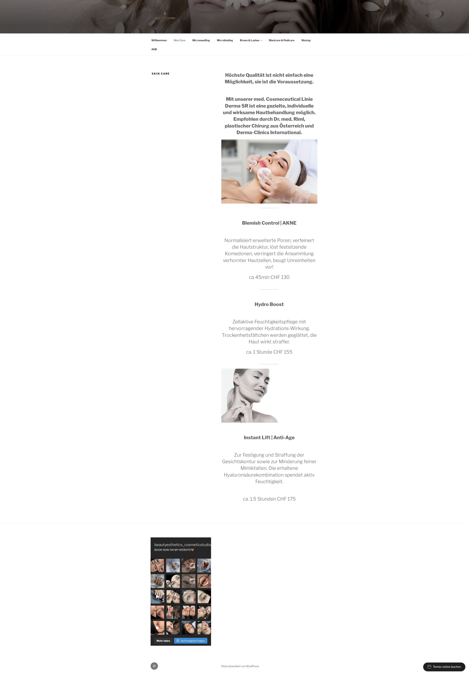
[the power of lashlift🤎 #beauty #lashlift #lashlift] (204, 612)
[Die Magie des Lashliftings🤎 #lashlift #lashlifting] (204, 597)
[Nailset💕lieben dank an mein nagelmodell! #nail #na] (204, 565)
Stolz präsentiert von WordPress (240, 666)
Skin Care (179, 40)
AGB (154, 49)
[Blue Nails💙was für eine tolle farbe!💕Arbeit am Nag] (173, 565)
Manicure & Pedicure (281, 40)
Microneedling (201, 40)
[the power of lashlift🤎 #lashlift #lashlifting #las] (157, 612)
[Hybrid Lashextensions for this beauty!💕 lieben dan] (188, 565)
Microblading (225, 40)
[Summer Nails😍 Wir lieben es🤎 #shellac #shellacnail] (173, 612)
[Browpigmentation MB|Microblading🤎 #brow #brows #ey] (157, 628)
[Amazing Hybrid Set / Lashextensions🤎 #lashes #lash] (204, 581)
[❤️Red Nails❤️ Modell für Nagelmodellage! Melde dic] (157, 597)
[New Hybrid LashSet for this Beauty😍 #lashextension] (173, 628)
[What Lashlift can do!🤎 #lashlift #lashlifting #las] (173, 597)
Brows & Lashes (249, 40)
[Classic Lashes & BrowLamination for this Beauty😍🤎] (188, 628)
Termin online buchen (447, 666)
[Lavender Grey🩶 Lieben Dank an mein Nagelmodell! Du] (157, 581)
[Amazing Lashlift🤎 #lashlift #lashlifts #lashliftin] (188, 581)
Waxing (306, 40)
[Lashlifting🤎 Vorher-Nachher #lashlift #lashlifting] (204, 628)
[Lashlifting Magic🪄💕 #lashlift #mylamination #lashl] (157, 565)
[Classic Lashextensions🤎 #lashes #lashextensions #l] (173, 581)
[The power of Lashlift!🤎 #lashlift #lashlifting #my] (188, 597)
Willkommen (159, 40)
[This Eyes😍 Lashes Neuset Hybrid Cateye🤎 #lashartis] (188, 612)
